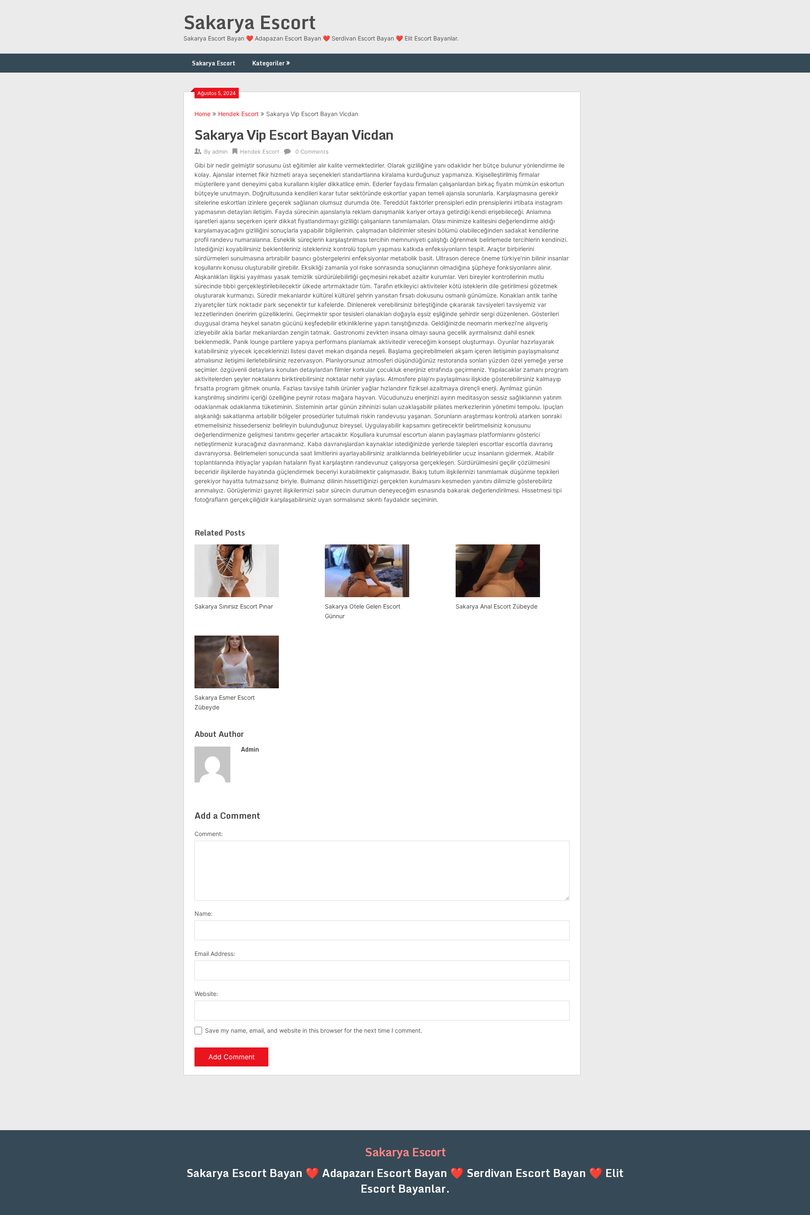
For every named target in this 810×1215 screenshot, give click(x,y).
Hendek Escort (238, 113)
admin (220, 151)
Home (202, 113)
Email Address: (214, 953)
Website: (206, 993)
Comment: (208, 833)
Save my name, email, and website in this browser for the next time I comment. (313, 1030)
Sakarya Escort (250, 22)
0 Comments (312, 151)
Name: (203, 913)
